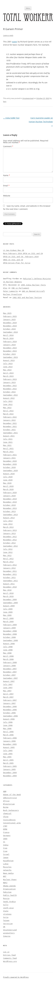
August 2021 (9, 436)
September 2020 (10, 471)
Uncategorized (27, 98)
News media (8, 873)
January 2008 (9, 666)
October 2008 (9, 637)
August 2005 (9, 747)
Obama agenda (9, 886)
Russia (6, 898)
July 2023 (8, 364)
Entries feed (9, 955)
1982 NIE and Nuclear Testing (27, 297)
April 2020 (8, 486)
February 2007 (10, 700)
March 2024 (8, 338)
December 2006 (10, 706)
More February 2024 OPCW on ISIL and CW (23, 253)
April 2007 (8, 694)
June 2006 (8, 725)
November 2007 (10, 672)
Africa (6, 801)
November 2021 (10, 426)
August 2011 (9, 584)
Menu (28, 8)
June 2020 (8, 480)
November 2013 (10, 508)
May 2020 (7, 483)
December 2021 (10, 423)
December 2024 (10, 323)
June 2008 (8, 650)
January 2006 (9, 741)
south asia (8, 908)
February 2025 (10, 316)
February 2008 (10, 662)
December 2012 (10, 537)
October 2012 (9, 543)
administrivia (10, 798)
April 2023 (8, 373)
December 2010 (10, 587)
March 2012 (8, 562)
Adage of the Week (12, 795)
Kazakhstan (8, 861)
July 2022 (8, 401)
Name (6, 175)
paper (14, 41)
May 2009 (7, 615)
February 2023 (10, 379)
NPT (4, 876)
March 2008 (8, 659)
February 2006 (10, 738)
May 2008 (7, 653)
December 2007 (10, 669)
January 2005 (9, 769)
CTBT (5, 826)
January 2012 (9, 568)
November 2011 (10, 574)
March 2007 (8, 697)
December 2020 (10, 461)
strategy (7, 914)
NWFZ (5, 883)
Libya (5, 864)
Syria (5, 917)
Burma (5, 807)
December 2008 (10, 631)
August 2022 (9, 398)
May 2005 (7, 757)
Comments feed (10, 958)
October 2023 (9, 354)
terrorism (8, 924)
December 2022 (10, 386)
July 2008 (8, 647)
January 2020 (9, 496)
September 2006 (10, 716)
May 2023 (7, 370)
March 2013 (8, 527)
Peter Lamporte (10, 291)
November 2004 (10, 776)
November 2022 (10, 389)
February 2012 (10, 565)
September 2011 (10, 581)
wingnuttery (9, 933)
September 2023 (10, 357)
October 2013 (9, 511)
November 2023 (10, 351)
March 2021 (8, 452)
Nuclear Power (10, 880)
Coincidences (9, 820)
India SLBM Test (11, 118)
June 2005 (8, 754)
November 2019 (10, 502)
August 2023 (9, 360)
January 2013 (9, 533)
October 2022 (9, 392)
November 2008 (10, 634)
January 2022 (9, 420)
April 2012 (8, 559)
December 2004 (10, 773)
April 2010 (8, 593)
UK (4, 927)
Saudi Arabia (9, 902)
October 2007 (9, 675)
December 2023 (10, 348)
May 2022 (7, 408)
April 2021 (8, 449)
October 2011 (9, 578)
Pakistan (7, 892)
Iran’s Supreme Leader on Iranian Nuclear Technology (41, 122)
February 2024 (10, 342)
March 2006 (8, 735)
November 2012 (10, 540)
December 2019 (10, 499)
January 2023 (9, 382)
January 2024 (9, 345)
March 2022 (8, 414)
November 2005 (10, 744)
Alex (5, 288)
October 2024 (9, 329)
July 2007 (8, 684)
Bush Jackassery (11, 810)
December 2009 (10, 600)
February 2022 (10, 417)
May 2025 (7, 313)
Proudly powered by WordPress (16, 977)
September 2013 (10, 515)
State (5, 911)
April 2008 (8, 656)
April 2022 (8, 411)
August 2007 (9, 681)
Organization (9, 889)
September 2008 (10, 640)
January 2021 (9, 458)
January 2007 (9, 703)
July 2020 (8, 477)
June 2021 (8, 442)
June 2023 (8, 367)
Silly (5, 905)
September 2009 (10, 603)
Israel (6, 854)
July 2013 (8, 521)
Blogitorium (9, 804)
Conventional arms (12, 823)
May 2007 (7, 691)
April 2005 (8, 760)
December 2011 (10, 571)
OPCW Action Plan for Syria (16, 263)
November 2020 (10, 464)
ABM (4, 791)
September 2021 (10, 433)
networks (7, 870)
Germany (6, 835)
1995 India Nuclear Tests (33, 285)
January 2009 (9, 628)
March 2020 (8, 489)
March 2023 (8, 376)
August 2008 (9, 644)
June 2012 (8, 552)
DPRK (5, 829)
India (5, 845)
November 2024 (10, 326)
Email (6, 185)
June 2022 (8, 404)
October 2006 (9, 713)
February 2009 (10, 625)
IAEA (5, 839)
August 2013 (9, 518)
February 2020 (10, 493)
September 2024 (10, 332)
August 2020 (9, 474)
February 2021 (10, 455)
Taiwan (6, 920)
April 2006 (8, 732)
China (5, 817)
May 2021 (7, 445)
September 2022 (10, 395)
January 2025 (9, 320)
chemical (7, 813)
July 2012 (8, 549)
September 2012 (10, 546)
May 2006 (7, 729)
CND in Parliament (20, 288)
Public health (10, 895)
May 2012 (7, 555)
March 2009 (8, 622)
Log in (6, 952)
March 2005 (8, 763)
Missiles (7, 867)
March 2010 (8, 596)
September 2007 (10, 678)
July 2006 (8, 722)
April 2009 (8, 618)
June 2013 (8, 524)
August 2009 (9, 606)
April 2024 (8, 335)
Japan (5, 858)
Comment (8, 146)
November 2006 (10, 710)
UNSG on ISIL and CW (13, 260)
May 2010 (7, 590)
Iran (5, 848)
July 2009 (8, 609)
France (6, 832)
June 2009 (8, 612)
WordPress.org (10, 961)
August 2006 (9, 719)
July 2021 (8, 439)
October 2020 (9, 467)
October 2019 (9, 505)
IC (4, 842)
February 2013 (10, 530)
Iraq (5, 851)
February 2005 (10, 766)
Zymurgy (6, 936)
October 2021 (9, 430)
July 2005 (8, 751)
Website (6, 195)
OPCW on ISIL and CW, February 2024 (21, 257)
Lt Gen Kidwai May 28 (13, 250)
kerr (4, 101)
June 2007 (8, 688)
